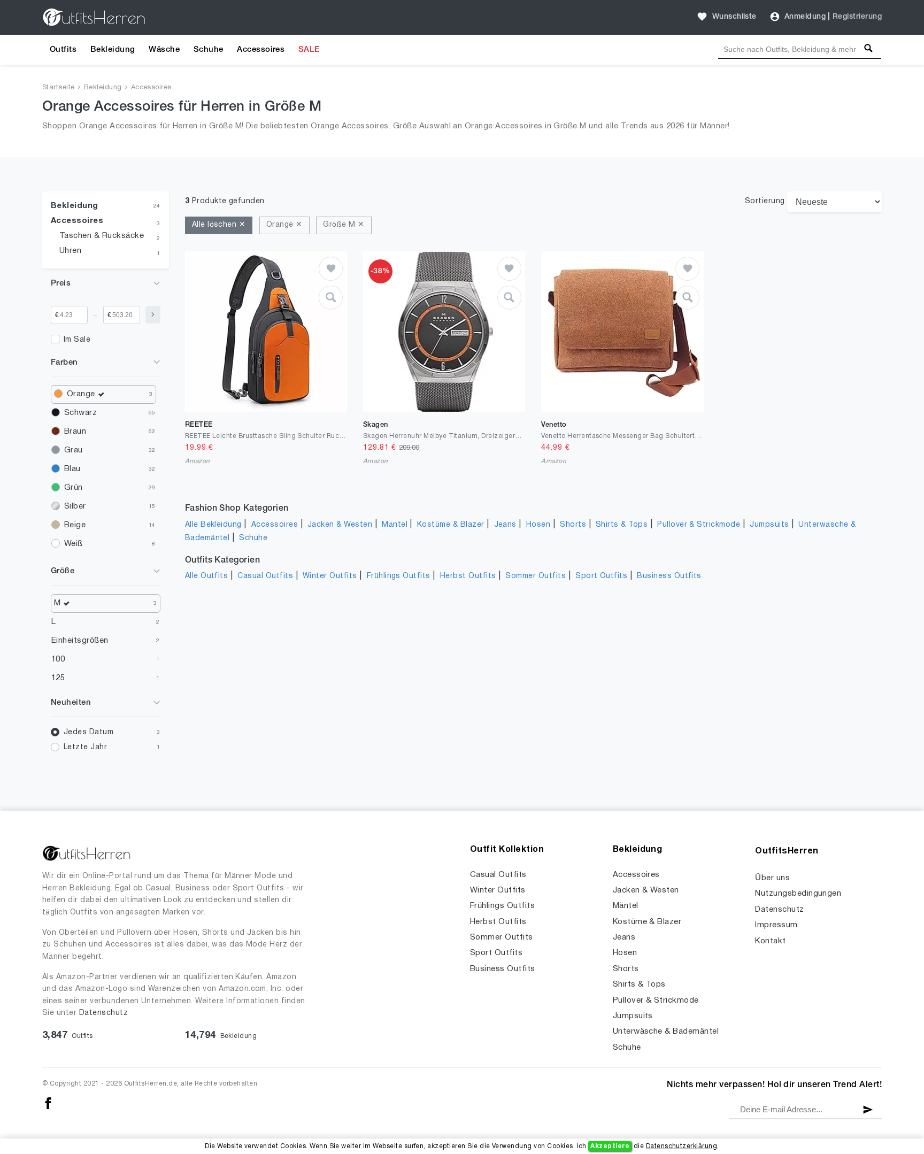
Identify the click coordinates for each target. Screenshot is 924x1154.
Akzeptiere (609, 1146)
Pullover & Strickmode (698, 524)
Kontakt (770, 941)
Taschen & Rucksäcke (101, 236)
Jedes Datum (88, 732)
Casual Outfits (265, 576)
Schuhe (209, 49)
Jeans (505, 524)
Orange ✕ (284, 224)
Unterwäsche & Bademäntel (666, 1031)
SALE (309, 49)
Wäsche (164, 49)
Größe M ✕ (343, 224)
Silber (75, 506)
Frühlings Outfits (398, 576)
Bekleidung (112, 49)
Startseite (58, 87)
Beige (75, 525)
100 (58, 659)
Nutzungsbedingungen (798, 893)
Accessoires (260, 49)
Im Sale (77, 339)
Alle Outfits (206, 576)
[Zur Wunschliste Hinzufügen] (331, 269)
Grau (73, 450)
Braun (75, 431)
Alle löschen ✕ (219, 224)
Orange (81, 394)
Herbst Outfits (468, 576)
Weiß (73, 544)
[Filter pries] (152, 315)
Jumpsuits (769, 524)
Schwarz (80, 413)
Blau (72, 469)
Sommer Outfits (535, 576)
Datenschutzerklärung (682, 1146)
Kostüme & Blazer (450, 524)
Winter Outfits (330, 576)
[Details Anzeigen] (331, 298)
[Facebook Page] (48, 1103)
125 (58, 678)
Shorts (573, 524)
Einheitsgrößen (80, 640)
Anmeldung (805, 16)
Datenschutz (103, 1013)
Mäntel (394, 524)
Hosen (538, 524)
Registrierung (857, 16)
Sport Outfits (601, 576)
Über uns (772, 878)
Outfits (63, 49)
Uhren (70, 251)
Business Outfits (669, 576)
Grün (73, 487)
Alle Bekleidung (213, 524)
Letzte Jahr (85, 747)
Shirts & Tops (622, 524)
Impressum (776, 925)
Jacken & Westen (339, 524)
